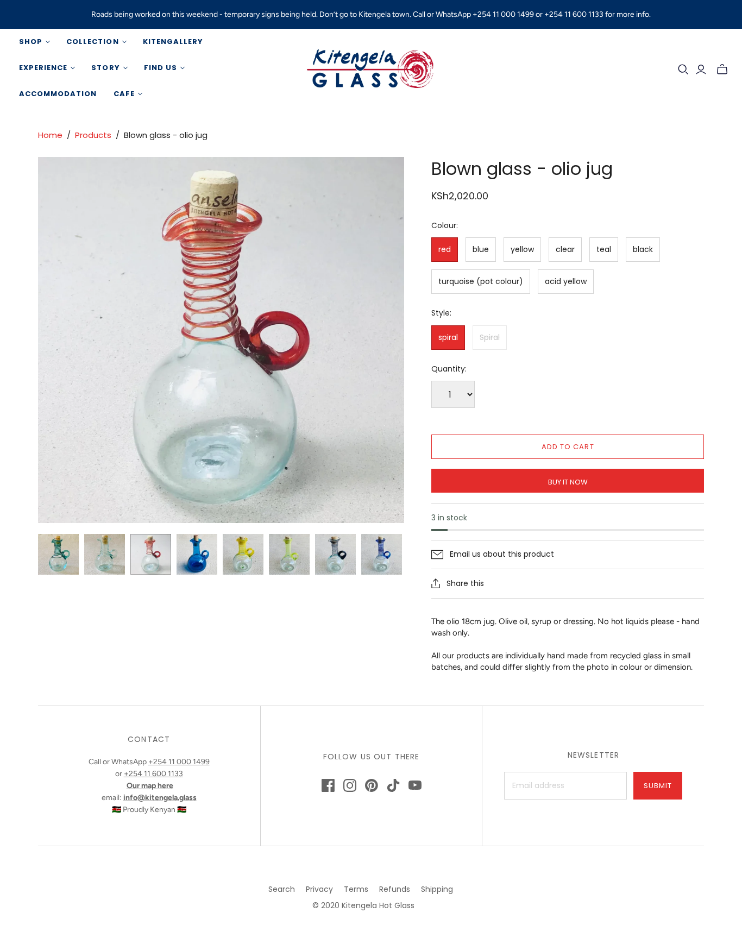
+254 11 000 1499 (179, 761)
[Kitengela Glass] (371, 68)
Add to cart (568, 447)
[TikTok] (393, 785)
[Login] (701, 69)
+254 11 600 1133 (153, 773)
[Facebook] (328, 785)
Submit (658, 786)
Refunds (394, 889)
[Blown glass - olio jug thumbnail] (58, 554)
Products (93, 135)
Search (281, 889)
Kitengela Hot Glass (378, 905)
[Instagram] (349, 785)
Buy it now (568, 482)
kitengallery (173, 41)
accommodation (58, 94)
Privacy (319, 889)
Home (50, 135)
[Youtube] (415, 785)
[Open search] (683, 69)
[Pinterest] (371, 785)
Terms (356, 889)
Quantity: (449, 369)
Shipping (437, 889)
